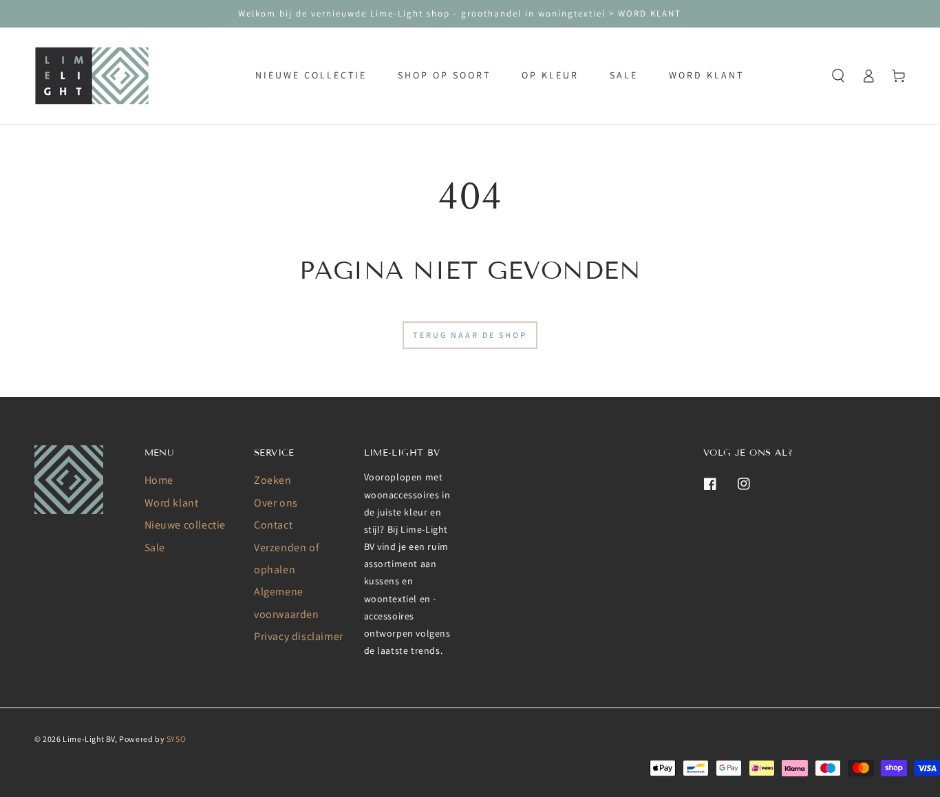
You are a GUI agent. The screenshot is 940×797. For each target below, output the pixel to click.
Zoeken (273, 480)
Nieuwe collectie (185, 525)
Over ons (276, 503)
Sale (155, 547)
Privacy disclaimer (298, 636)
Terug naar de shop (470, 335)
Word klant (172, 503)
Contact (273, 525)
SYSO (176, 739)
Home (159, 480)
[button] (838, 76)
